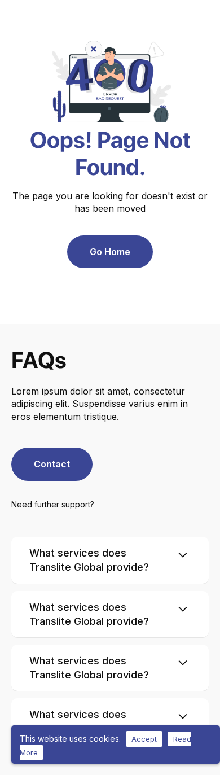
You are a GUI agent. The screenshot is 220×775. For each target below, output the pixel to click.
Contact (52, 464)
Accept (144, 738)
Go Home (110, 251)
